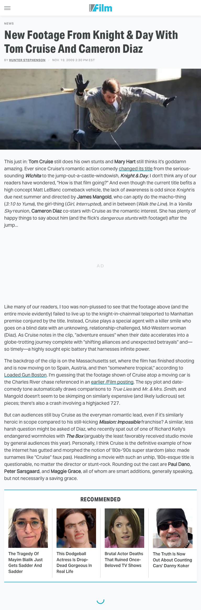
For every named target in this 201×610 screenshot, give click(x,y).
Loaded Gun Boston (25, 375)
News (9, 23)
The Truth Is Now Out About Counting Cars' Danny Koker (172, 559)
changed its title (136, 169)
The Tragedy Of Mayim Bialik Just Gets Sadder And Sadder (25, 562)
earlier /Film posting (112, 382)
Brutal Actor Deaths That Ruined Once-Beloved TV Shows (124, 559)
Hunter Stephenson (27, 60)
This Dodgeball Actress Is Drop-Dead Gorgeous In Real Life (74, 562)
